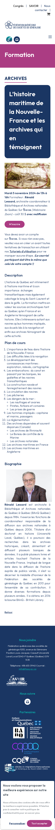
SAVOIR (33, 6)
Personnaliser (17, 823)
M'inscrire (14, 224)
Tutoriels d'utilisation (22, 251)
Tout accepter (39, 823)
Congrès (18, 6)
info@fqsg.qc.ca (27, 668)
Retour (9, 612)
